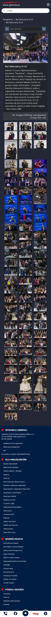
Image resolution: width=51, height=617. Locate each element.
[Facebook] (15, 614)
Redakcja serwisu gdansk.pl (13, 443)
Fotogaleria (8, 19)
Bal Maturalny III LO (24, 19)
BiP (4, 450)
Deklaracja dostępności (11, 447)
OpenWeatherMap (23, 454)
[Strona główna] (5, 614)
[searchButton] (44, 29)
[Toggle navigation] (48, 4)
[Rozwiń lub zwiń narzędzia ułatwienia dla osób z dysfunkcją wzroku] (45, 614)
